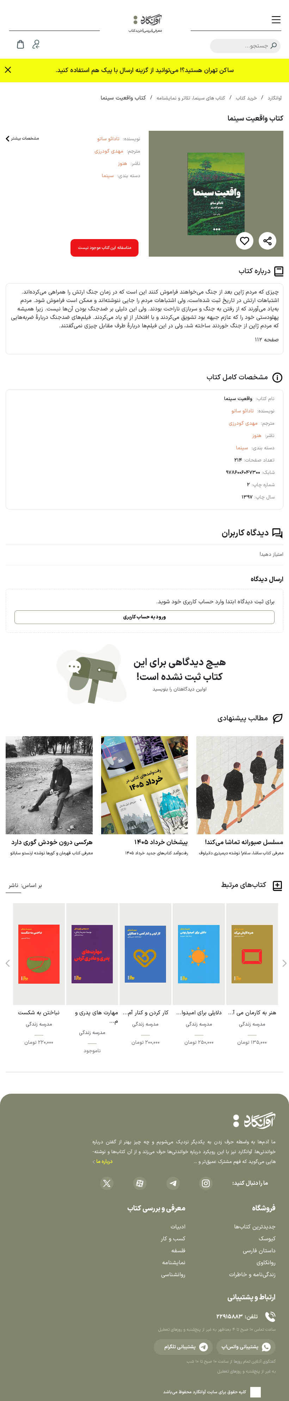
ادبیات (178, 1227)
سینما (108, 176)
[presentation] (283, 961)
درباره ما (103, 1161)
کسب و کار (173, 1239)
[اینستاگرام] (206, 1183)
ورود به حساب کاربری (144, 617)
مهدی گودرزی (108, 151)
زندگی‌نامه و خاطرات (252, 1275)
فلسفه (178, 1251)
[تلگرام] (173, 1183)
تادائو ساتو (108, 139)
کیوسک (267, 1239)
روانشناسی (173, 1275)
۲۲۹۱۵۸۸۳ (229, 1317)
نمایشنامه (173, 1263)
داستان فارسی (259, 1251)
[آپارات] (140, 1183)
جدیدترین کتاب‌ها (255, 1227)
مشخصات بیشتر (25, 138)
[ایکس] (106, 1183)
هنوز (122, 163)
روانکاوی (266, 1263)
